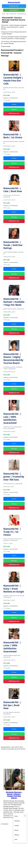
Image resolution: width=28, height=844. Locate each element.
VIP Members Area (14, 113)
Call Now (14, 104)
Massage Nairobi (14, 2)
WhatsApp (14, 109)
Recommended (6, 46)
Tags (7, 13)
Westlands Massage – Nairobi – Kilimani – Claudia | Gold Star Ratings (14, 795)
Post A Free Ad (14, 10)
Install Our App (14, 6)
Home (3, 13)
